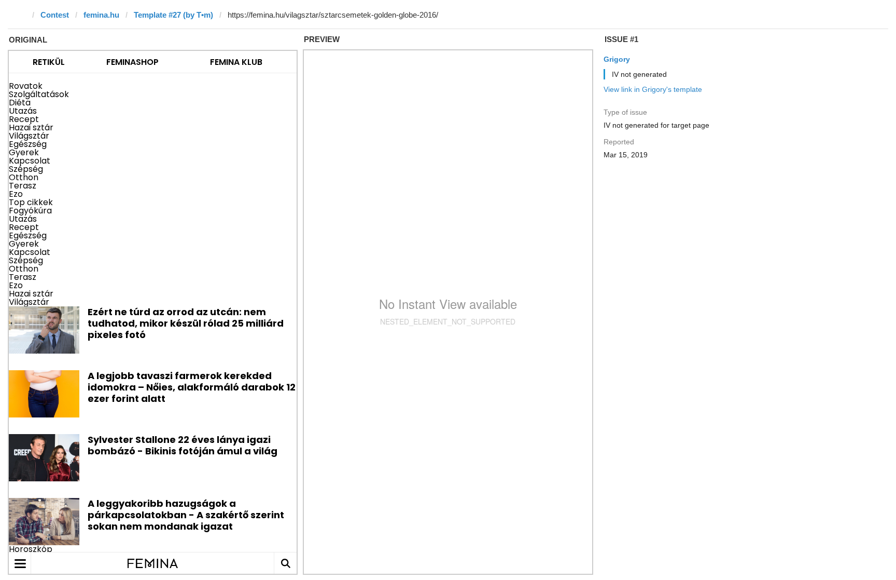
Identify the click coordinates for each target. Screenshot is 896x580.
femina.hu (101, 14)
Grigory (617, 59)
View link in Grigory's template (653, 89)
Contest (54, 14)
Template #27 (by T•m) (173, 14)
